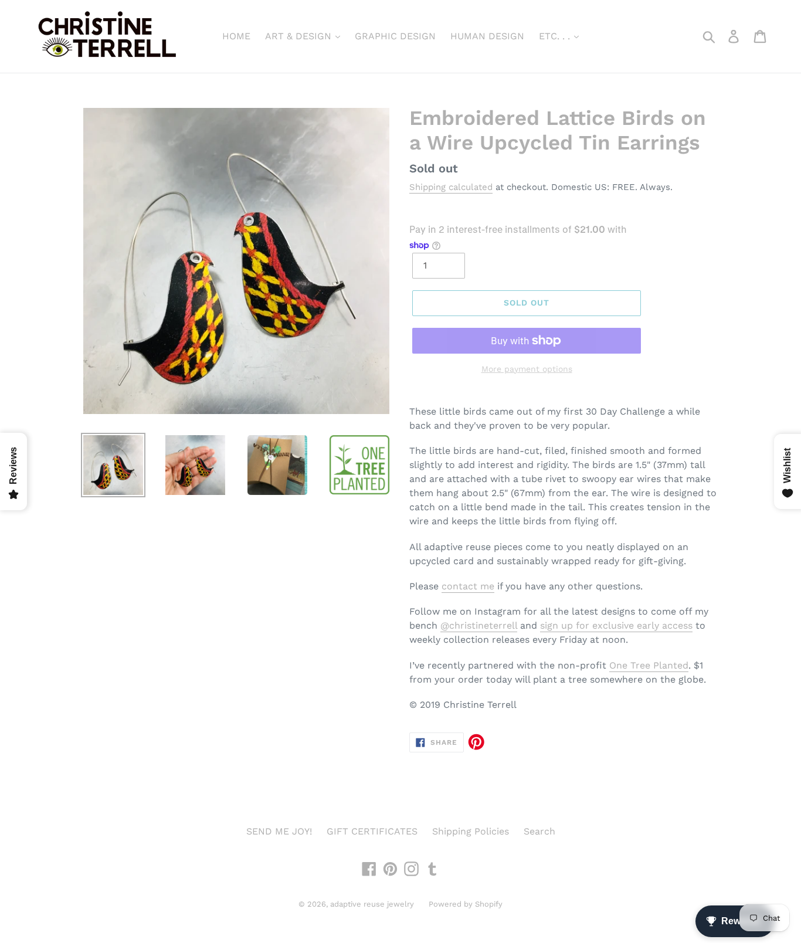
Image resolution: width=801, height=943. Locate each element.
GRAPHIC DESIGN (395, 36)
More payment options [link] (526, 369)
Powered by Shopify (466, 904)
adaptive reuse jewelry (372, 904)
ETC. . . (556, 36)
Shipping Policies (470, 831)
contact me (468, 586)
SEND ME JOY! (279, 831)
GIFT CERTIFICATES (372, 831)
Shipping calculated (451, 187)
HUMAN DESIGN (487, 36)
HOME (236, 36)
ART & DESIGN (299, 36)
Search (539, 831)
